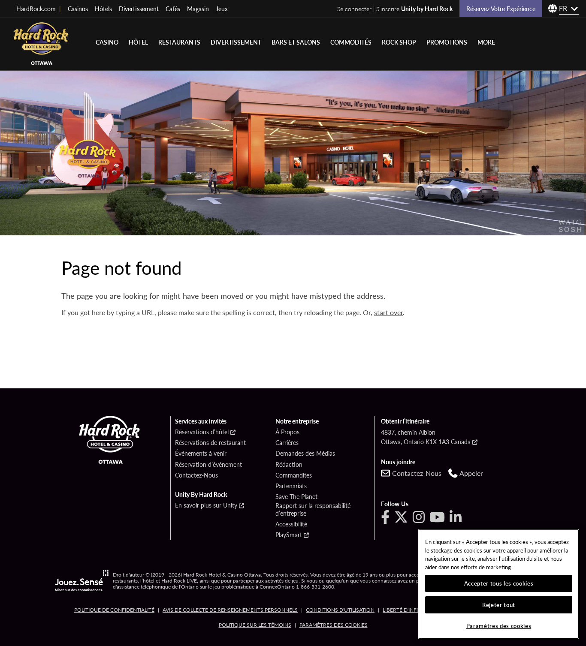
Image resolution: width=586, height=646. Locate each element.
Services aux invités (201, 421)
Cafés (173, 8)
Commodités (351, 42)
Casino (107, 42)
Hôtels (103, 8)
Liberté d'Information (413, 610)
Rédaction (288, 465)
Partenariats (291, 486)
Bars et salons (296, 42)
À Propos (287, 432)
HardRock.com (38, 8)
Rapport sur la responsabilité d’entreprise (312, 509)
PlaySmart (288, 535)
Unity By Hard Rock (201, 495)
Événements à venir (201, 453)
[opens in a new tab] (82, 580)
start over (388, 312)
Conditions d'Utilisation (340, 610)
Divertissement (139, 8)
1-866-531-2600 (315, 587)
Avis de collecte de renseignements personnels (230, 610)
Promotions (446, 42)
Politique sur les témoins (255, 625)
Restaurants (179, 42)
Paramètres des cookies (333, 625)
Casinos (78, 8)
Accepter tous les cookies (498, 583)
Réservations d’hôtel (202, 432)
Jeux (222, 8)
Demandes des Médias (305, 453)
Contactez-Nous (196, 475)
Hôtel (138, 42)
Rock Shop (399, 42)
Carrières (287, 443)
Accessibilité (291, 524)
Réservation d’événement (208, 465)
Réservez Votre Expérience (500, 8)
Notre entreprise (297, 421)
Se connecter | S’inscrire (395, 8)
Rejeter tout (498, 605)
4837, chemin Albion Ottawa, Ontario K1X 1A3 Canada (426, 437)
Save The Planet (296, 497)
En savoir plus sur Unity (206, 505)
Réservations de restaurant (210, 443)
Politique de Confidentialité (114, 610)
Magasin (198, 8)
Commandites (293, 475)
